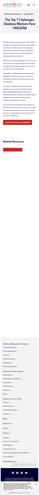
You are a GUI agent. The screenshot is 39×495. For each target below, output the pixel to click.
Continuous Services (9, 449)
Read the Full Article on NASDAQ (17, 122)
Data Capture (7, 362)
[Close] (36, 484)
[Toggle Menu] (28, 5)
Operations (6, 414)
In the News (28, 14)
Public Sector (7, 382)
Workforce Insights (12, 14)
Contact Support (8, 456)
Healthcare (6, 390)
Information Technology (10, 410)
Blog (4, 418)
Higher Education (8, 386)
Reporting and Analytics (10, 366)
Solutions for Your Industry (13, 371)
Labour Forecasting (8, 359)
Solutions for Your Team (12, 399)
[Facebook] (22, 473)
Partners (6, 433)
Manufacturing (7, 375)
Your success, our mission (10, 441)
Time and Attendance (9, 347)
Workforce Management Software (15, 344)
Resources (7, 423)
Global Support (7, 445)
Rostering (6, 355)
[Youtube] (26, 473)
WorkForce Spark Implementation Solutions (15, 452)
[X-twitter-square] (17, 473)
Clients (5, 438)
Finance (5, 402)
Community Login (9, 461)
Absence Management (9, 351)
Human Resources (8, 406)
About (5, 428)
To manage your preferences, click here (23, 464)
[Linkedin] (13, 473)
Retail (5, 394)
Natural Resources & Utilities (11, 378)
